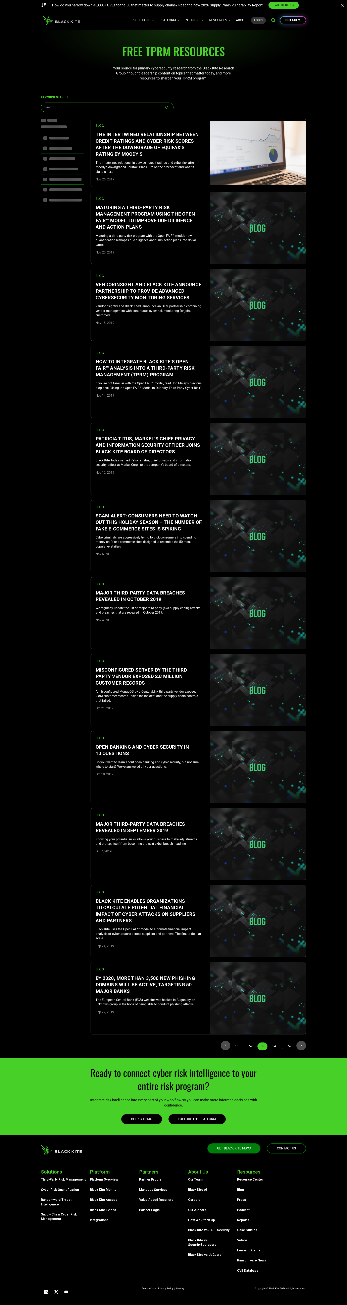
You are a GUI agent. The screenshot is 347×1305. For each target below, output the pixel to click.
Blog (240, 1190)
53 (262, 1046)
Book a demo (293, 20)
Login (258, 20)
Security (180, 1288)
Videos (242, 1240)
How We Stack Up (201, 1220)
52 (251, 1046)
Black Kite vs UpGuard (204, 1255)
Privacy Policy (165, 1288)
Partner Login (149, 1210)
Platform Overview (104, 1179)
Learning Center (249, 1250)
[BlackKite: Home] (61, 20)
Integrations (99, 1220)
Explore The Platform (197, 1119)
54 (274, 1046)
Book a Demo (141, 1119)
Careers (194, 1200)
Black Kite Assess (103, 1200)
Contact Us (286, 1148)
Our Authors (197, 1210)
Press (241, 1200)
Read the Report (244, 5)
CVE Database (247, 1270)
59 (290, 1046)
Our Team (195, 1179)
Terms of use (149, 1288)
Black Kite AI (197, 1190)
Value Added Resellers (156, 1200)
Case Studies (247, 1230)
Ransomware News (251, 1260)
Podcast (243, 1210)
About (241, 20)
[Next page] (301, 1045)
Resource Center (250, 1179)
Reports (243, 1220)
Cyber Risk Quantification (60, 1190)
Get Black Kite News (234, 1148)
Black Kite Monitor (104, 1190)
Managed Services (153, 1190)
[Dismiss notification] (343, 6)
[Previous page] (225, 1045)
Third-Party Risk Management (63, 1179)
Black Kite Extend (103, 1210)
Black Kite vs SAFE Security (209, 1230)
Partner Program (151, 1179)
